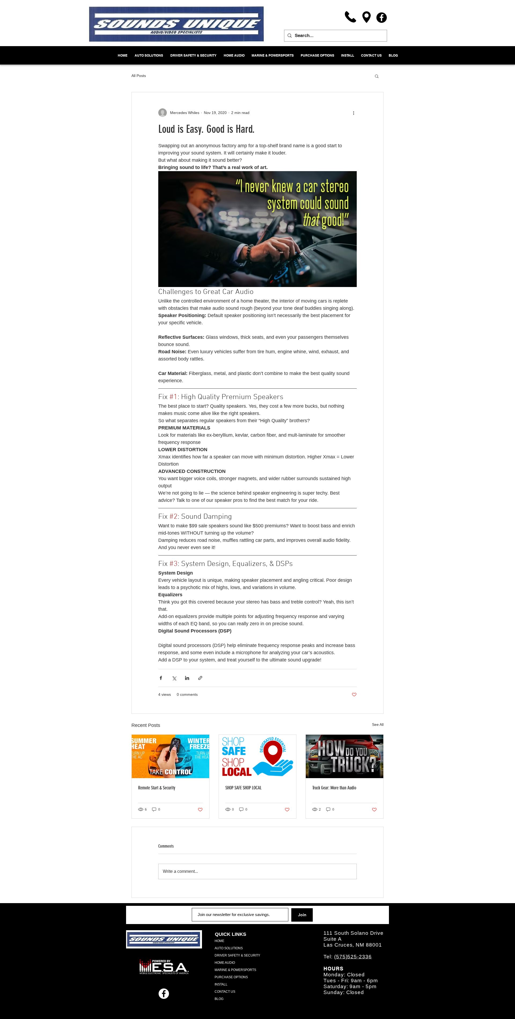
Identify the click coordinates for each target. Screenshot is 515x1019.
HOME (219, 941)
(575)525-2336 (353, 956)
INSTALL (221, 984)
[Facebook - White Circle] (164, 993)
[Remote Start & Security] (170, 756)
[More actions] (353, 112)
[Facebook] (381, 17)
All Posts (138, 75)
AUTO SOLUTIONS (229, 948)
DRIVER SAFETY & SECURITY (237, 955)
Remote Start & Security (156, 788)
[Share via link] (200, 677)
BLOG (219, 999)
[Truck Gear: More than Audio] (344, 756)
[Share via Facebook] (160, 677)
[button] (376, 76)
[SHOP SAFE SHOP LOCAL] (257, 756)
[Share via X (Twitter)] (173, 677)
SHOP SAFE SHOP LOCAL (243, 788)
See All (378, 724)
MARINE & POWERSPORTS (235, 970)
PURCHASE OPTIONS (231, 977)
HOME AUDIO (225, 963)
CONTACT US (225, 992)
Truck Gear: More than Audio (334, 788)
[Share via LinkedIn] (187, 677)
